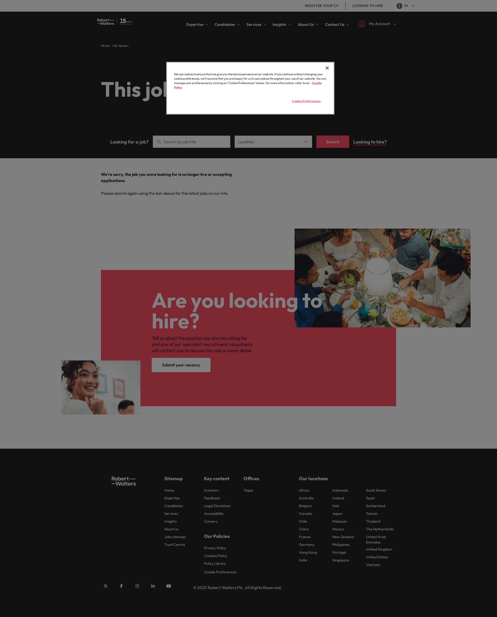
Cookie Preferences (306, 101)
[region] (250, 88)
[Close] (327, 68)
